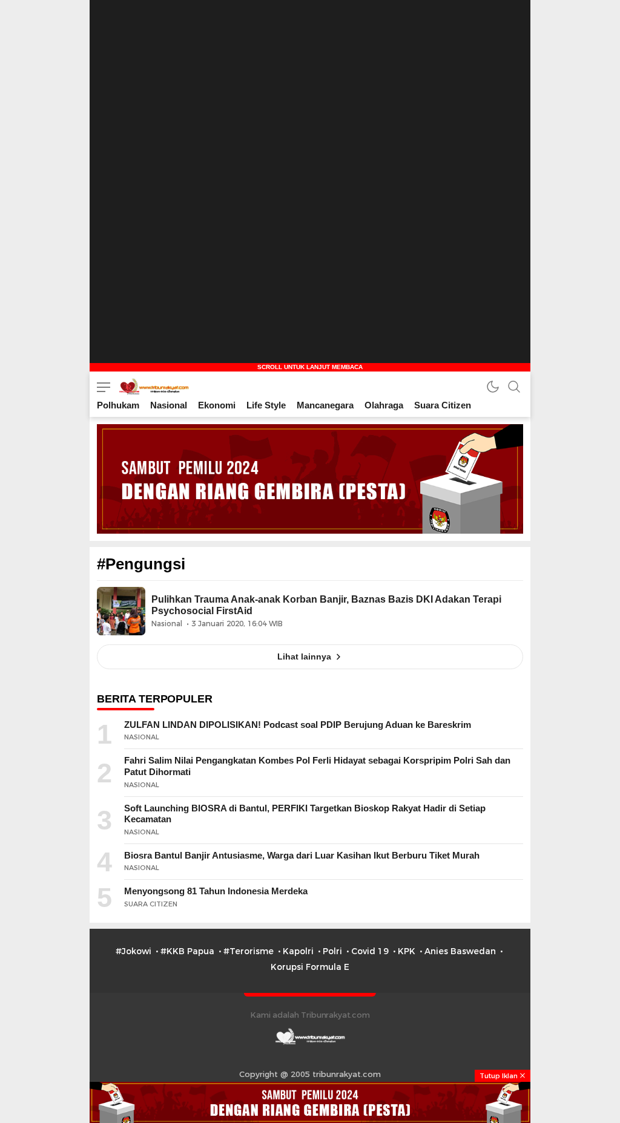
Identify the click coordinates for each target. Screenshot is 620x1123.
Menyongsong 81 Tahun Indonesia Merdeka (216, 891)
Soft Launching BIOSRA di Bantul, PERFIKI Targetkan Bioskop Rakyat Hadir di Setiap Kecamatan (305, 814)
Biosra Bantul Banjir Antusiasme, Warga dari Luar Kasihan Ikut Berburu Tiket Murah (302, 855)
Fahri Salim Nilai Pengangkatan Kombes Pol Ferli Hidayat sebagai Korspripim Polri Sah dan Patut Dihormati (317, 766)
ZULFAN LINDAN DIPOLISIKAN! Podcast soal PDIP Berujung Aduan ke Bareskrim (297, 724)
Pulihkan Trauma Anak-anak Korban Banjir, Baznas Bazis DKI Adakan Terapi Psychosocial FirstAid (326, 605)
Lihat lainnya (304, 656)
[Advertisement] (310, 75)
